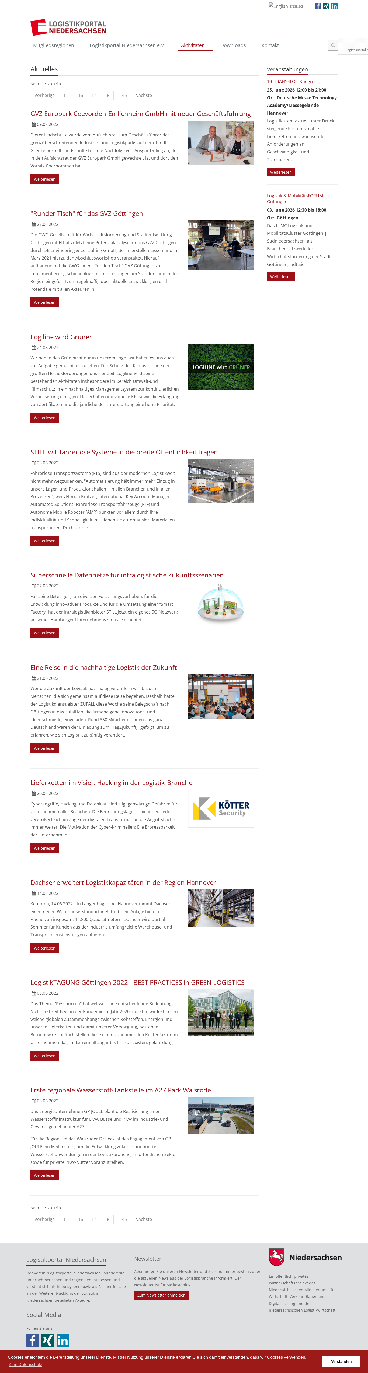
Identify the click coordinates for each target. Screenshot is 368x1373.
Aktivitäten (193, 45)
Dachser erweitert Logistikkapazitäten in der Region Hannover (123, 882)
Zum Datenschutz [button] (25, 1364)
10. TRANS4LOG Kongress (293, 82)
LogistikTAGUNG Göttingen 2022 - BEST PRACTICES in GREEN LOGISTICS (137, 982)
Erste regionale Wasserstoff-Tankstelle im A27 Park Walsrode (120, 1089)
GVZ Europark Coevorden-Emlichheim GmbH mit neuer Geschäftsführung (140, 113)
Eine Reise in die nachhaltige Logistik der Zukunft (103, 667)
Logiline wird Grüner (61, 336)
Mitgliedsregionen (53, 45)
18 (107, 95)
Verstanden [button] (341, 1361)
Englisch (297, 6)
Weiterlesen (44, 179)
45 (124, 95)
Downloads (233, 45)
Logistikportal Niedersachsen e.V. (127, 45)
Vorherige (44, 95)
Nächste (143, 95)
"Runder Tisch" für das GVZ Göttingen (86, 213)
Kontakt (270, 45)
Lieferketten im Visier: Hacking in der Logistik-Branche (111, 782)
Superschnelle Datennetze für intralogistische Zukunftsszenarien (127, 574)
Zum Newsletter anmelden (161, 1295)
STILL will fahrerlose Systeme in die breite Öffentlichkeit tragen (124, 451)
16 (80, 95)
